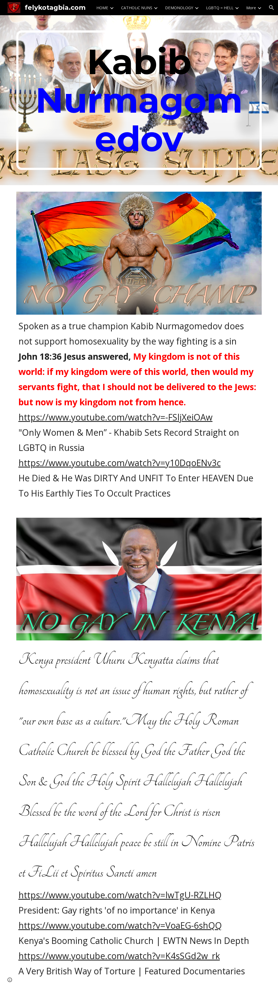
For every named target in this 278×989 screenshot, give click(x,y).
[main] (139, 100)
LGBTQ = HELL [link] (219, 7)
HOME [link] (102, 7)
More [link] (251, 7)
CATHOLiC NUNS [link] (136, 7)
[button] (271, 7)
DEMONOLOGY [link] (179, 7)
